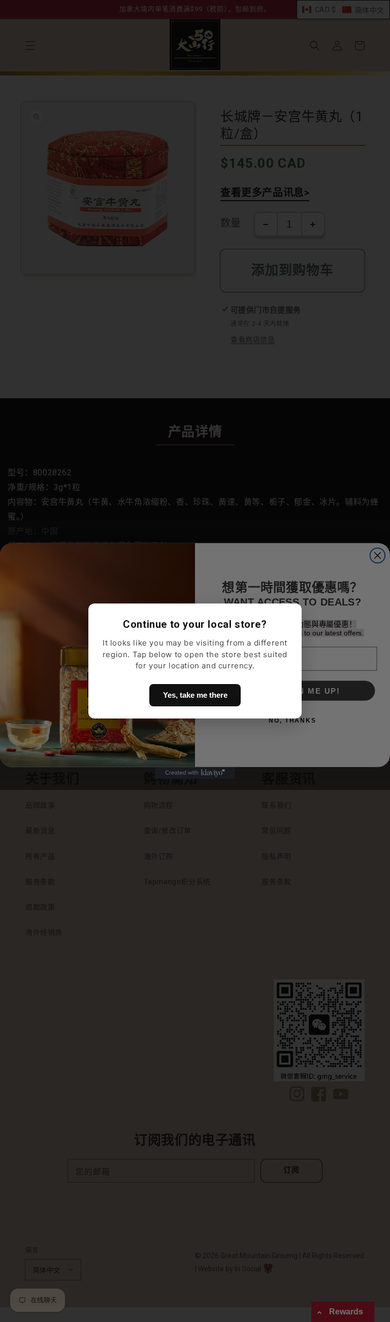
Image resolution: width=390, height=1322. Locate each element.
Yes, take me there (195, 695)
